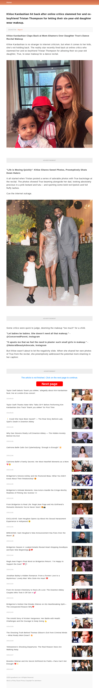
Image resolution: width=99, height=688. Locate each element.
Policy (14, 680)
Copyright (29, 680)
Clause (18, 680)
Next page (49, 384)
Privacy (23, 680)
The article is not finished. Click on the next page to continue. (49, 377)
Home (9, 2)
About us (9, 680)
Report (20, 30)
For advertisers (36, 680)
